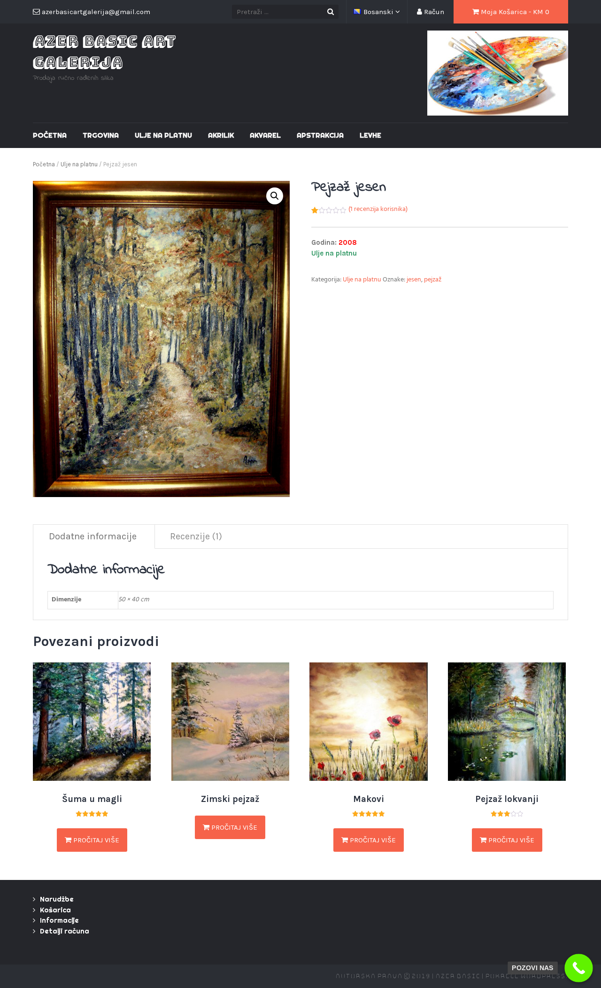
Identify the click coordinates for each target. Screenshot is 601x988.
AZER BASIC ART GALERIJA (104, 51)
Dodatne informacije (93, 536)
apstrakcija (320, 135)
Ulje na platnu (163, 135)
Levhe (370, 135)
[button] (274, 195)
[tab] (93, 537)
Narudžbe (57, 899)
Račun (433, 12)
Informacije (59, 920)
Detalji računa (64, 930)
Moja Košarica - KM (514, 12)
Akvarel (265, 135)
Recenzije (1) (196, 536)
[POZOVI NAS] (578, 968)
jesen (414, 280)
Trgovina (101, 135)
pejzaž (432, 280)
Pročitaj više (95, 840)
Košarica (55, 909)
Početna (50, 135)
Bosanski (379, 12)
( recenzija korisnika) (378, 209)
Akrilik (221, 135)
